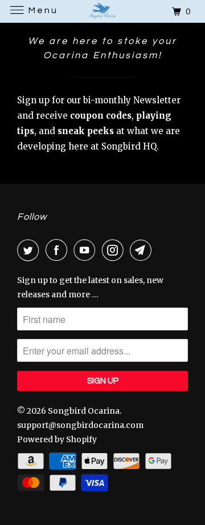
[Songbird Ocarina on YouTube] (86, 250)
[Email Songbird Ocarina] (143, 250)
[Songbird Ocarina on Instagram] (115, 250)
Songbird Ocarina (84, 411)
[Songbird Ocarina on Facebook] (59, 250)
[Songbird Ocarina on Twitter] (30, 250)
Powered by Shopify (57, 439)
